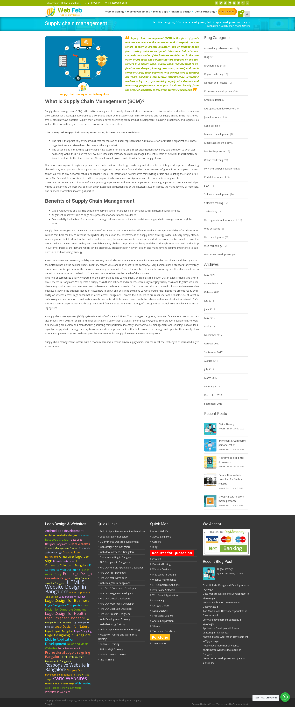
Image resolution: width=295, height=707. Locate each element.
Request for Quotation (172, 553)
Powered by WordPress (203, 704)
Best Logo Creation (57, 539)
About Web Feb (160, 531)
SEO (206, 185)
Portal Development (69, 648)
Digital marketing (213, 74)
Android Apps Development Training (120, 629)
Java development (214, 117)
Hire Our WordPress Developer (117, 603)
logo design (51, 596)
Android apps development (219, 48)
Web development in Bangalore (117, 552)
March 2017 (210, 377)
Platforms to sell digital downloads (231, 460)
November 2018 (213, 283)
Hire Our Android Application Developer (121, 567)
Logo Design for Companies (63, 605)
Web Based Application (165, 595)
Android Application (163, 621)
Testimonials (159, 643)
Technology (210, 211)
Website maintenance (164, 579)
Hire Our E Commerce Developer (118, 588)
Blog (206, 56)
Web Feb (225, 428)
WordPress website (57, 692)
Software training (213, 203)
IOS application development (220, 108)
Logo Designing (83, 631)
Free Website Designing (58, 578)
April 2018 (209, 326)
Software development (216, 194)
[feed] (225, 3)
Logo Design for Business (67, 600)
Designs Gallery (160, 605)
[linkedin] (247, 3)
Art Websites (83, 535)
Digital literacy (226, 424)
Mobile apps (160, 11)
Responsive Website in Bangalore (68, 667)
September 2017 (213, 352)
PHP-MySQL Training (111, 649)
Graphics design (181, 11)
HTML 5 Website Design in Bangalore (65, 587)
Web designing (114, 11)
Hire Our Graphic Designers (115, 614)
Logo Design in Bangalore (114, 536)
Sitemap (156, 626)
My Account (53, 2)
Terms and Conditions (164, 631)
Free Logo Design (77, 573)
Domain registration (64, 561)
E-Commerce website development (119, 541)
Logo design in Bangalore (59, 631)
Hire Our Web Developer (113, 577)
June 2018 (209, 309)
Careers (156, 541)
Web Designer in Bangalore (115, 583)
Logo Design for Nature (71, 626)
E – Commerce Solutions (166, 584)
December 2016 (213, 395)
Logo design (211, 125)
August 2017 (211, 360)
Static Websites (69, 678)
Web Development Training (115, 619)
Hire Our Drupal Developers (115, 598)
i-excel (227, 704)
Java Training (107, 659)
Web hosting (83, 683)
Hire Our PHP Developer (113, 572)
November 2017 (213, 335)
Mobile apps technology (217, 142)
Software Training (109, 644)
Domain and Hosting (215, 82)
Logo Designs (160, 610)
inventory (164, 46)
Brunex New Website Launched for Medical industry (230, 479)
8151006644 (95, 2)
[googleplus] (234, 3)
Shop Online (226, 11)
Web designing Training (112, 624)
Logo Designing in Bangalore (68, 635)
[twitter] (221, 3)
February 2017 (212, 386)
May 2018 (209, 317)
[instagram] (229, 3)
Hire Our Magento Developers (116, 593)
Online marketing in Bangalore (116, 557)
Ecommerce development (218, 91)
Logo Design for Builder (72, 596)
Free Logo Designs (162, 615)
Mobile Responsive (214, 151)
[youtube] (238, 3)
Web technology (213, 245)
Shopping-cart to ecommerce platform (232, 498)
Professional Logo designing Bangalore (67, 654)
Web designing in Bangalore (115, 546)
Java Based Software (163, 590)
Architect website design (61, 535)
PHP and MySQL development (221, 168)
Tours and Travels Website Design (59, 684)
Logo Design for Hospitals (64, 618)
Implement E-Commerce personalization (232, 443)
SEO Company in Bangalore (115, 562)
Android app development (64, 531)
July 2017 (209, 369)
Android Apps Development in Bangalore (122, 531)
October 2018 (211, 292)
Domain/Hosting (205, 11)
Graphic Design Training (113, 654)
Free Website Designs (164, 574)
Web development (138, 11)
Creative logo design (67, 558)
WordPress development (217, 254)
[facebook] (216, 3)
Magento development (216, 134)
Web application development (220, 220)
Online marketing (70, 2)
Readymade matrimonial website (221, 645)
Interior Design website (79, 592)
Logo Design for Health (65, 613)
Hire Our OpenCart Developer (116, 608)
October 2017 (211, 343)
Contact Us (158, 559)
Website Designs (161, 569)
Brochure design (213, 65)
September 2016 (213, 403)
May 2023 (209, 275)
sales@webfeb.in (117, 2)
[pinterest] (243, 3)
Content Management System (61, 548)
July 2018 (209, 300)
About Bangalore (161, 536)
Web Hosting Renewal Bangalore (63, 687)
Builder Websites (79, 544)
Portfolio (160, 637)
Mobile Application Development (59, 641)
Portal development (215, 177)
